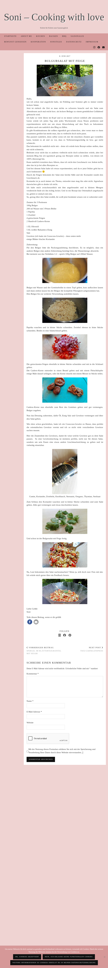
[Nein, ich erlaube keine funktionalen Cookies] (104, 956)
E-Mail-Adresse (34, 712)
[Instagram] (94, 47)
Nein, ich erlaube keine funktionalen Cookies (69, 956)
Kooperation (38, 42)
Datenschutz (74, 42)
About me (26, 36)
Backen (53, 36)
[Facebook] (99, 47)
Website (30, 722)
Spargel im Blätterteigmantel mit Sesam (44, 651)
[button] (29, 621)
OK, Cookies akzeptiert (27, 956)
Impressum (92, 42)
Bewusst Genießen (15, 42)
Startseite (10, 36)
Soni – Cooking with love (54, 17)
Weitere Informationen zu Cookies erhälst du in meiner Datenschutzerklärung (54, 962)
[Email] (103, 47)
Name (30, 701)
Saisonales (77, 36)
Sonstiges (56, 42)
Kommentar (33, 674)
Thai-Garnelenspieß (91, 649)
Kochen (40, 36)
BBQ (64, 36)
